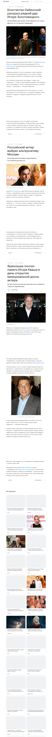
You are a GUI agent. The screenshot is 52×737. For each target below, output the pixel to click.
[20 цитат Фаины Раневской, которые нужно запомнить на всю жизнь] (36, 544)
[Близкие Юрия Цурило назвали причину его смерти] (15, 705)
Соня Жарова (14, 289)
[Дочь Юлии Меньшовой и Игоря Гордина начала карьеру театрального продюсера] (36, 564)
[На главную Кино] (7, 1)
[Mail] (4, 1)
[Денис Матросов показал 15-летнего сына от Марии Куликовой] (36, 665)
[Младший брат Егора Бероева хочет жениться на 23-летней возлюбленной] (36, 585)
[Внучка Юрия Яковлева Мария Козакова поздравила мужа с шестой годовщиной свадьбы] (15, 564)
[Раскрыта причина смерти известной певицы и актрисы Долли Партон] (36, 625)
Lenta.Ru (20, 144)
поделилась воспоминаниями (26, 469)
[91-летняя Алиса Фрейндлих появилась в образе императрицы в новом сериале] (36, 726)
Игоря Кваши (27, 330)
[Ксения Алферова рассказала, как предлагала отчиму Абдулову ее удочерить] (15, 504)
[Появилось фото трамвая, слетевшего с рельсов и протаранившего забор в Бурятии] (36, 645)
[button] (26, 41)
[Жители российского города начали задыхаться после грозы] (15, 625)
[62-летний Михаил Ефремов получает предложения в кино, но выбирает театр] (15, 685)
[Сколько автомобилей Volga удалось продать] (15, 665)
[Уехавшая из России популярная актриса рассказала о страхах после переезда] (36, 524)
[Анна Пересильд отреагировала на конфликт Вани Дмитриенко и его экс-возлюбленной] (36, 705)
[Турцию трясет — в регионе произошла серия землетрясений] (15, 726)
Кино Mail (21, 262)
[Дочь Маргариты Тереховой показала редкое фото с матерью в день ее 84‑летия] (15, 585)
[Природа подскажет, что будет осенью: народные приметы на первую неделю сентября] (36, 605)
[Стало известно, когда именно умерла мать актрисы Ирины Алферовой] (15, 544)
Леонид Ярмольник (38, 362)
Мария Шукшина (27, 467)
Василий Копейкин (15, 191)
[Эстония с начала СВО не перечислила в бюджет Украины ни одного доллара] (15, 605)
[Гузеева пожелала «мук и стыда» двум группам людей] (15, 645)
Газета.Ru (22, 6)
